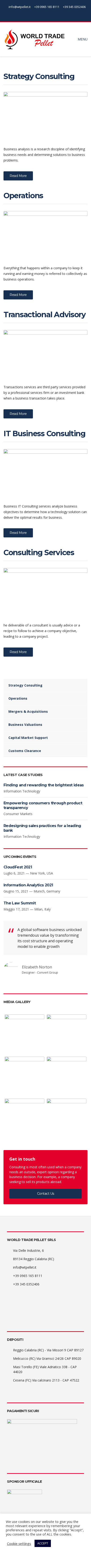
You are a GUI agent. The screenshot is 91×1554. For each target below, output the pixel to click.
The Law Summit (20, 903)
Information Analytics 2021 (28, 885)
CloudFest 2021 (18, 867)
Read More (18, 176)
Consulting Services (39, 552)
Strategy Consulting (39, 76)
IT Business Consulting (44, 433)
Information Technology (22, 791)
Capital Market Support (28, 737)
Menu (82, 39)
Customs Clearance (24, 750)
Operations (23, 195)
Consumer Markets (18, 814)
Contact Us (45, 1193)
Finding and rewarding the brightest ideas (44, 785)
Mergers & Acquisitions (28, 711)
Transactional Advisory (45, 314)
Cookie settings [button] (19, 1543)
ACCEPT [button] (42, 1543)
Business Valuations (25, 724)
